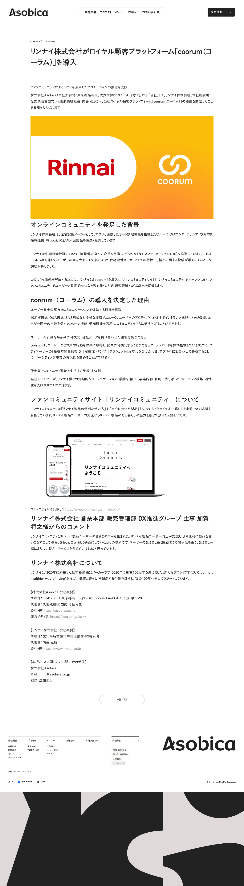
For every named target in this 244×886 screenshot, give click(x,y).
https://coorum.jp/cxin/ (68, 616)
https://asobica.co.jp (59, 610)
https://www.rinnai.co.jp (62, 648)
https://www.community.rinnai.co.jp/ (91, 509)
